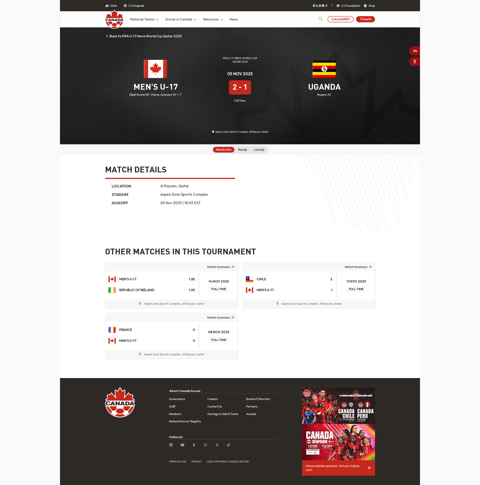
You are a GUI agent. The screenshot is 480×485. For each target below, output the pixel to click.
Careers (212, 399)
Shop (371, 6)
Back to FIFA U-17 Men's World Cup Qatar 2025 (145, 36)
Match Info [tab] (223, 149)
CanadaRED (340, 19)
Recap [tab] (242, 149)
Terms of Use (177, 461)
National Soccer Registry (185, 421)
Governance (177, 399)
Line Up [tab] (259, 149)
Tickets (365, 19)
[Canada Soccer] (114, 20)
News (234, 19)
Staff (172, 406)
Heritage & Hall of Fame (222, 414)
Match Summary (218, 267)
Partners (251, 406)
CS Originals (136, 6)
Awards (251, 414)
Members (175, 414)
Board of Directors (258, 399)
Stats (113, 6)
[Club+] (320, 5)
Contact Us (214, 406)
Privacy (196, 461)
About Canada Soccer (185, 391)
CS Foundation (350, 6)
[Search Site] (320, 19)
